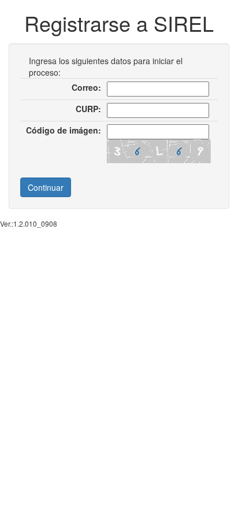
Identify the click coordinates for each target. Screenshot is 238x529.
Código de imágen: (63, 130)
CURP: (88, 108)
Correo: (86, 87)
